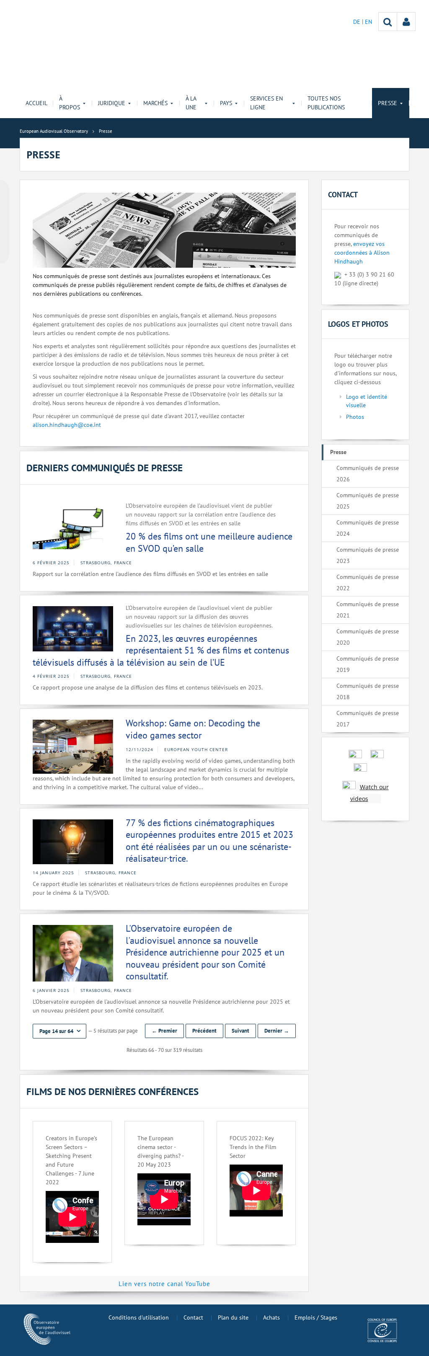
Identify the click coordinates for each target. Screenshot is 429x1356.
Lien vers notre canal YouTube (164, 1284)
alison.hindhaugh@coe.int (67, 425)
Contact (193, 1317)
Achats (271, 1317)
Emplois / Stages (316, 1317)
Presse (338, 452)
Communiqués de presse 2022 (367, 582)
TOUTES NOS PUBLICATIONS (326, 103)
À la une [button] (191, 103)
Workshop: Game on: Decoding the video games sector (193, 729)
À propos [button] (69, 103)
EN (368, 22)
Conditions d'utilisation (139, 1317)
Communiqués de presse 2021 (367, 609)
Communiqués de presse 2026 (367, 473)
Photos (355, 417)
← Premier (164, 1030)
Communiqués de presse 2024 (367, 528)
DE (357, 22)
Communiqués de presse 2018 (367, 691)
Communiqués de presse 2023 (367, 555)
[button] (59, 1031)
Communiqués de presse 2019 (367, 664)
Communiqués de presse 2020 (367, 637)
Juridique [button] (111, 103)
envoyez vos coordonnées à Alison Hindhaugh (362, 252)
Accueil (36, 103)
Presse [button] (387, 103)
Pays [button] (226, 103)
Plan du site (233, 1317)
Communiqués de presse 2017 (367, 718)
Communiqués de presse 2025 (367, 500)
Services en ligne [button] (266, 103)
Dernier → (276, 1030)
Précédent (204, 1030)
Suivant (240, 1030)
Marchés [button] (155, 103)
